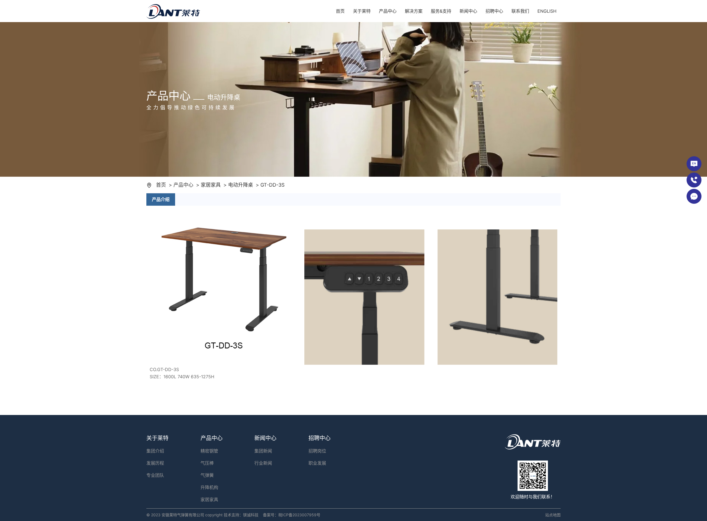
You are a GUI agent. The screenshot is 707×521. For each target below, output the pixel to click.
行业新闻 (263, 463)
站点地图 (553, 514)
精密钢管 (209, 451)
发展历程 (155, 463)
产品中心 (388, 11)
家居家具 (211, 185)
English (546, 11)
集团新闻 (263, 451)
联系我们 (520, 11)
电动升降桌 (240, 185)
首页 (340, 11)
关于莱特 (362, 11)
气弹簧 (207, 475)
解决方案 (414, 11)
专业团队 (155, 475)
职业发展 (317, 463)
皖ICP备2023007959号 (299, 514)
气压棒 (207, 463)
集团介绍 (155, 451)
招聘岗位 (317, 451)
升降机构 (209, 487)
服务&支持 (441, 11)
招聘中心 (494, 11)
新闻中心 (468, 11)
